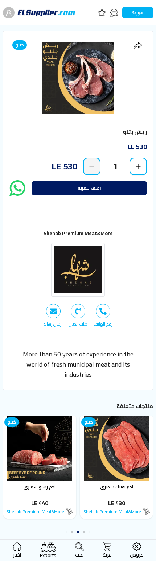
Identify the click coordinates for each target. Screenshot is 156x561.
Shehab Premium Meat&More (78, 233)
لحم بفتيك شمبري (117, 487)
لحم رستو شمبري (40, 487)
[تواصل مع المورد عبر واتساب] (17, 188)
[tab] (102, 315)
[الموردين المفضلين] (102, 12)
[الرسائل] (113, 12)
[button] (90, 532)
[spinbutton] (115, 166)
